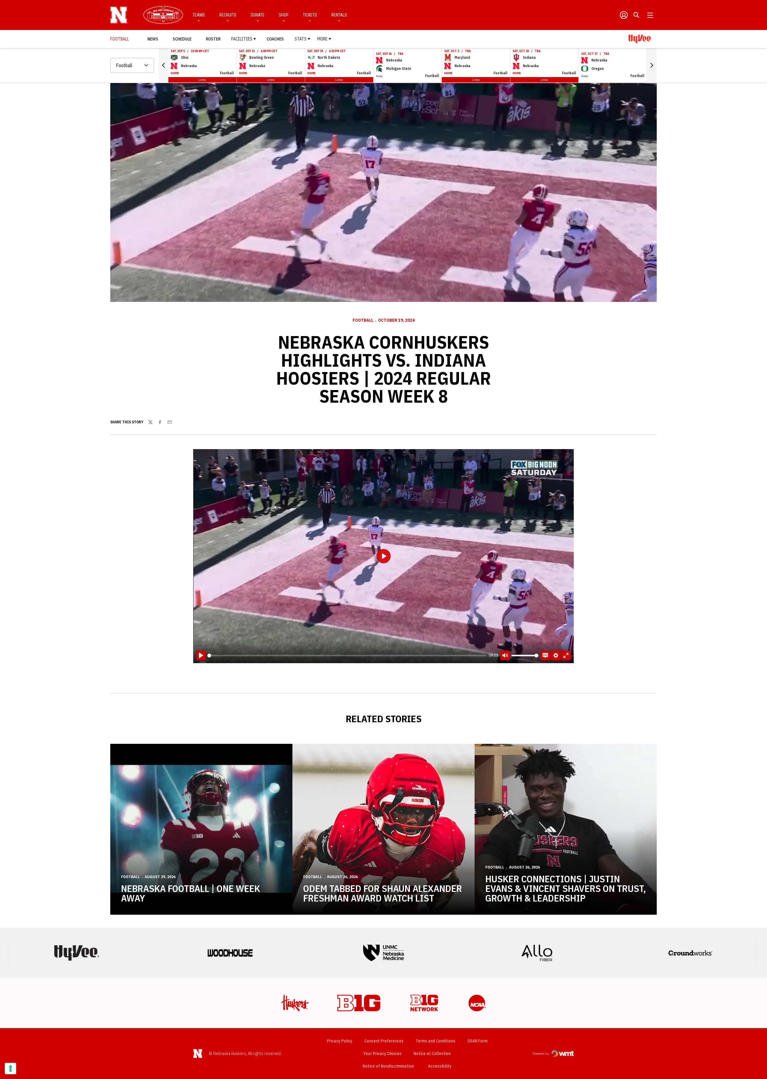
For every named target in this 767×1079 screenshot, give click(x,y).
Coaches (275, 39)
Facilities (241, 39)
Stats (301, 39)
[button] (163, 65)
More (322, 39)
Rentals (339, 15)
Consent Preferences (384, 1041)
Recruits (227, 15)
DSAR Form (477, 1041)
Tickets (310, 15)
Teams (199, 15)
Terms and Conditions (435, 1041)
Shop (284, 15)
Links (202, 79)
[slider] (347, 655)
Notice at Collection (432, 1053)
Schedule (182, 39)
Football (363, 320)
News (152, 39)
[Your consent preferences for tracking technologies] (10, 1068)
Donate (258, 15)
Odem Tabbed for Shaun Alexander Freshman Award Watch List (382, 893)
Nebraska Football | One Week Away (190, 893)
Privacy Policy (339, 1041)
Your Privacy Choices (382, 1053)
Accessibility (440, 1066)
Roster (213, 39)
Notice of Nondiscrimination (388, 1066)
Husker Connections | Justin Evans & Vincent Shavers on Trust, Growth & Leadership (565, 888)
